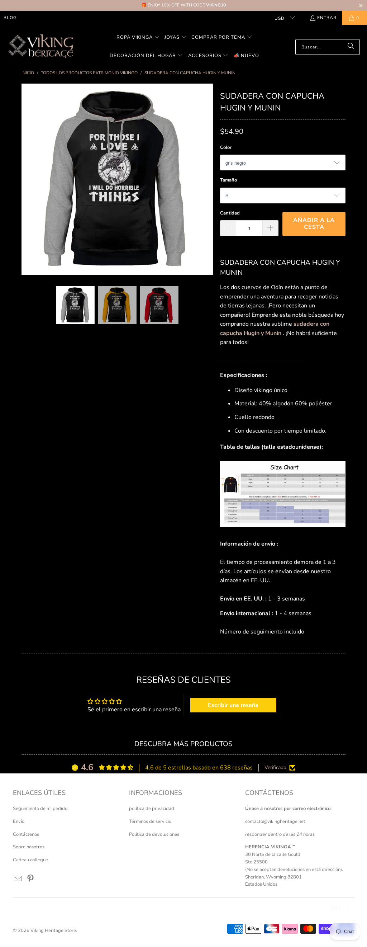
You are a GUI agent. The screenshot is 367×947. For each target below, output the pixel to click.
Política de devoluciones (154, 834)
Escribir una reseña (233, 705)
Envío (18, 821)
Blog (10, 17)
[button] (138, 38)
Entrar (327, 17)
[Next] (207, 179)
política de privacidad (151, 808)
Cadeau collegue (30, 860)
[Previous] (27, 179)
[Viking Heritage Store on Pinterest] (30, 879)
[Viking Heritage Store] (40, 47)
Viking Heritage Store (53, 930)
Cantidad (230, 213)
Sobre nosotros (28, 847)
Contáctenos (26, 834)
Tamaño (228, 180)
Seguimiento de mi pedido (40, 808)
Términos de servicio (150, 821)
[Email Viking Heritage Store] (18, 879)
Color (226, 147)
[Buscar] (351, 47)
